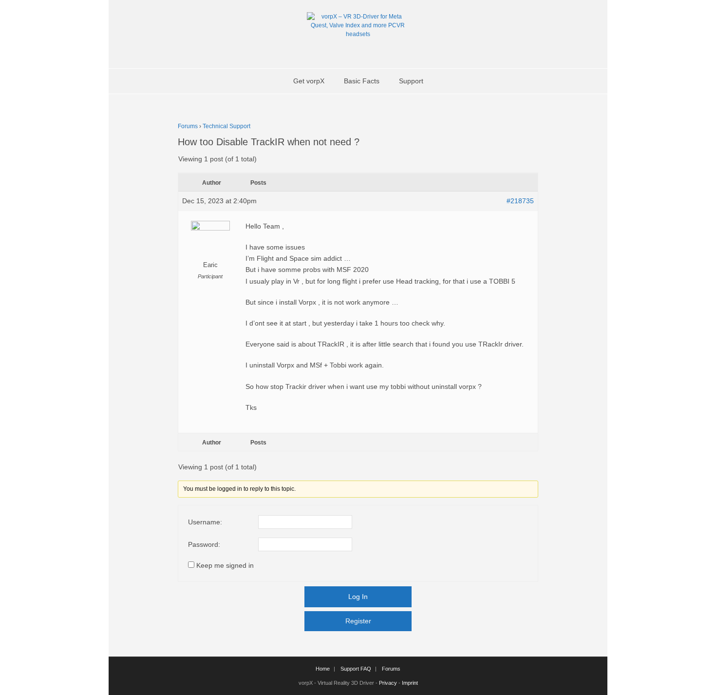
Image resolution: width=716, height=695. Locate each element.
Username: (205, 522)
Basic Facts (361, 81)
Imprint (410, 683)
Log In (358, 596)
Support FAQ (355, 669)
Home (323, 669)
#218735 (520, 201)
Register (358, 621)
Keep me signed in (225, 565)
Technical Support (226, 126)
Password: (204, 544)
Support (411, 81)
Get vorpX (308, 81)
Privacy (388, 683)
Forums (188, 126)
